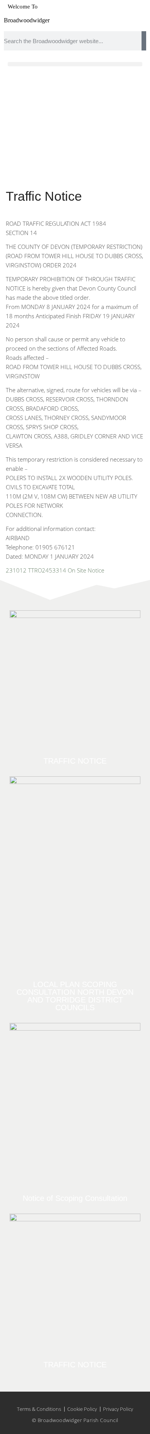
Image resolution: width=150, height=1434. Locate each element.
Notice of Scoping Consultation (75, 1198)
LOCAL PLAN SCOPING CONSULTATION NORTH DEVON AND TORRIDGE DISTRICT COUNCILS (75, 996)
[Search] (144, 40)
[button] (75, 64)
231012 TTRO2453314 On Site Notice (55, 570)
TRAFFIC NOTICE (75, 761)
